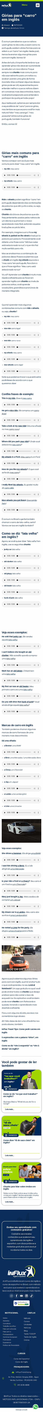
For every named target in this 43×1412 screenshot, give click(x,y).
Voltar (7, 190)
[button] (38, 5)
